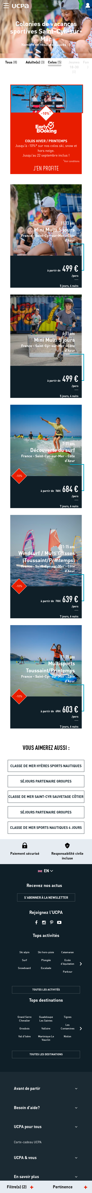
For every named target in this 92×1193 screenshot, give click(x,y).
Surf (24, 960)
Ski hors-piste (46, 952)
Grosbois (24, 1028)
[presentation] (81, 964)
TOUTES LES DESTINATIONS (46, 1054)
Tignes (67, 1017)
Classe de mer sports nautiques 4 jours (46, 827)
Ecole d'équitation (67, 962)
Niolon (67, 1036)
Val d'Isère (24, 1036)
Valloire (46, 1028)
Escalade (46, 968)
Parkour (67, 971)
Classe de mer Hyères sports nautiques (46, 766)
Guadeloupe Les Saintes (46, 1018)
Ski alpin (24, 952)
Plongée (46, 960)
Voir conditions (71, 161)
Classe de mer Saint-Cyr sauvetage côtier (45, 796)
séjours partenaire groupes (45, 781)
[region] (46, 29)
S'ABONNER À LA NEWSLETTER (46, 897)
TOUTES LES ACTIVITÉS (46, 989)
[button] (4, 5)
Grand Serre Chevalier (24, 1018)
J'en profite (46, 169)
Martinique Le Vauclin (46, 1038)
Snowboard (24, 968)
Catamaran (67, 952)
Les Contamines (67, 1026)
